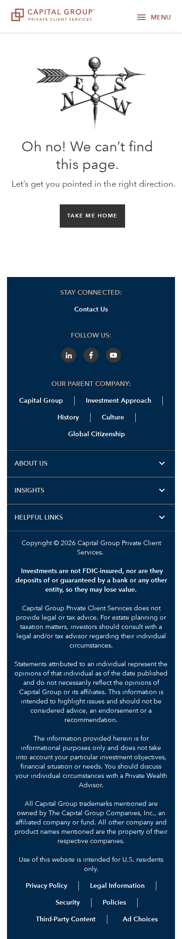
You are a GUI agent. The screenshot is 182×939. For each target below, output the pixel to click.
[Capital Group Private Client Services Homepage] (57, 16)
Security (68, 902)
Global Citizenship (96, 434)
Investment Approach (118, 401)
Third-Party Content (66, 919)
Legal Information (117, 886)
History (68, 417)
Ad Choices (139, 919)
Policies (114, 902)
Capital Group (41, 401)
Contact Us (91, 309)
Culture (113, 417)
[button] (92, 216)
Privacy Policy (46, 886)
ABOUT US (91, 463)
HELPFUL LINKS (91, 517)
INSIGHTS (91, 490)
